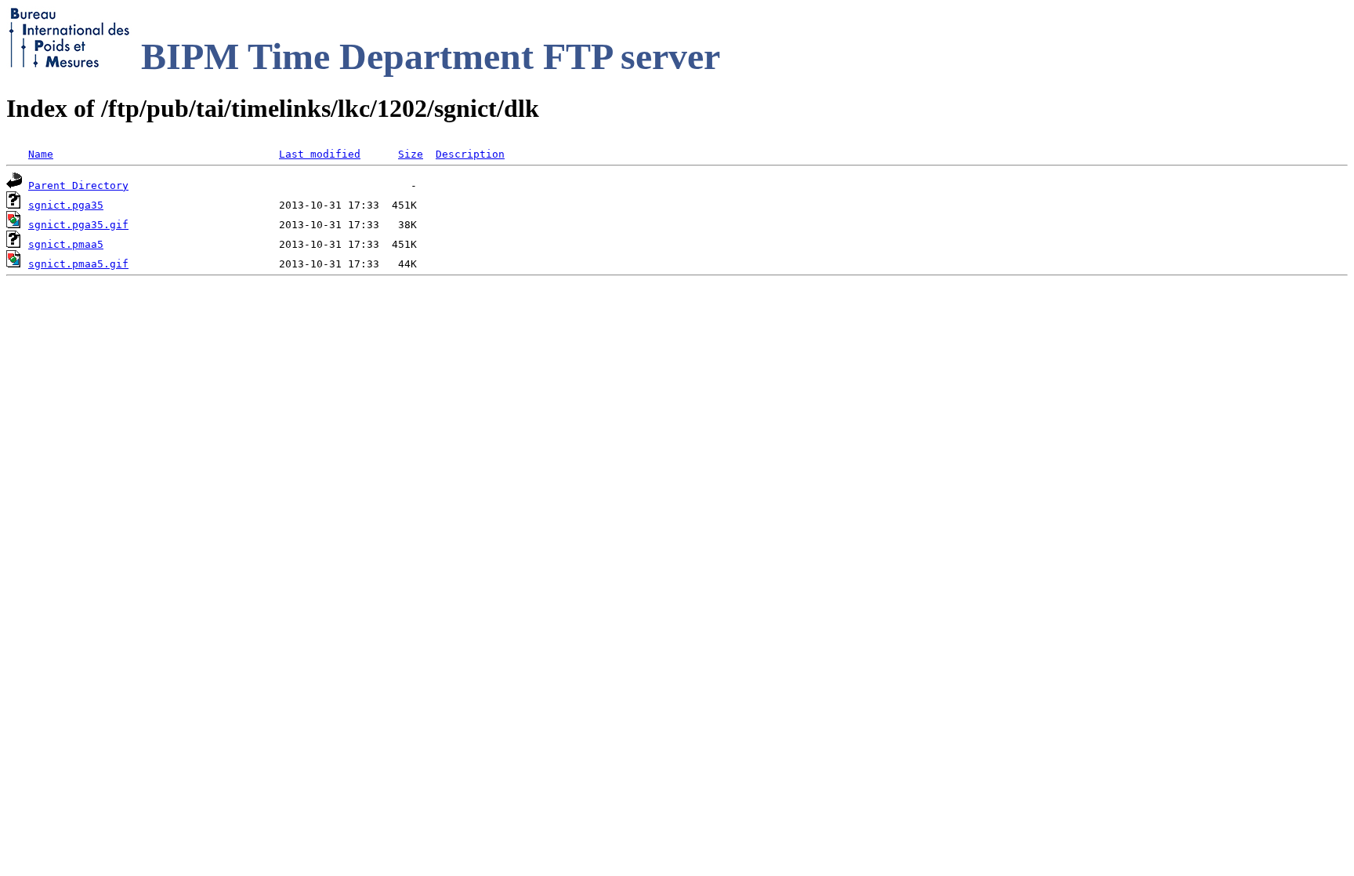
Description (470, 154)
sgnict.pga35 (65, 205)
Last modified (319, 154)
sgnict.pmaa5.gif (78, 264)
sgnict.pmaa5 (65, 244)
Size (410, 154)
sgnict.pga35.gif (78, 225)
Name (40, 154)
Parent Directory (78, 185)
